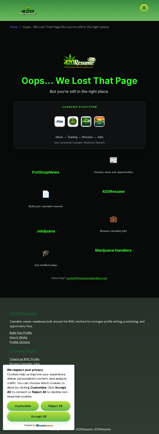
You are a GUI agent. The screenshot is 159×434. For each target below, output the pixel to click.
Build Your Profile (21, 333)
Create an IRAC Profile (24, 359)
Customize (23, 406)
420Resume (102, 429)
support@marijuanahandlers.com (87, 278)
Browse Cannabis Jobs (25, 364)
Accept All (39, 416)
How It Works (18, 337)
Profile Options (20, 342)
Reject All (55, 406)
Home (14, 27)
